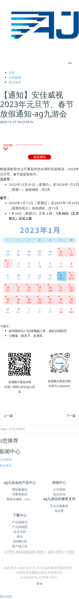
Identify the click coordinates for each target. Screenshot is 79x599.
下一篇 (70, 415)
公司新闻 (15, 77)
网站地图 (6, 596)
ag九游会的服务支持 (59, 498)
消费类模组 (19, 494)
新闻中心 (59, 482)
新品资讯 (15, 82)
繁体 (39, 583)
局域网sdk (20, 541)
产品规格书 (19, 522)
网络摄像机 (19, 489)
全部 (12, 73)
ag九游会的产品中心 (20, 482)
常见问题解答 (59, 506)
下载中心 (20, 515)
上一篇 (8, 415)
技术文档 (20, 532)
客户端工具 (19, 546)
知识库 (59, 511)
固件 (20, 536)
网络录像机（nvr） (20, 499)
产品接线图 (19, 527)
